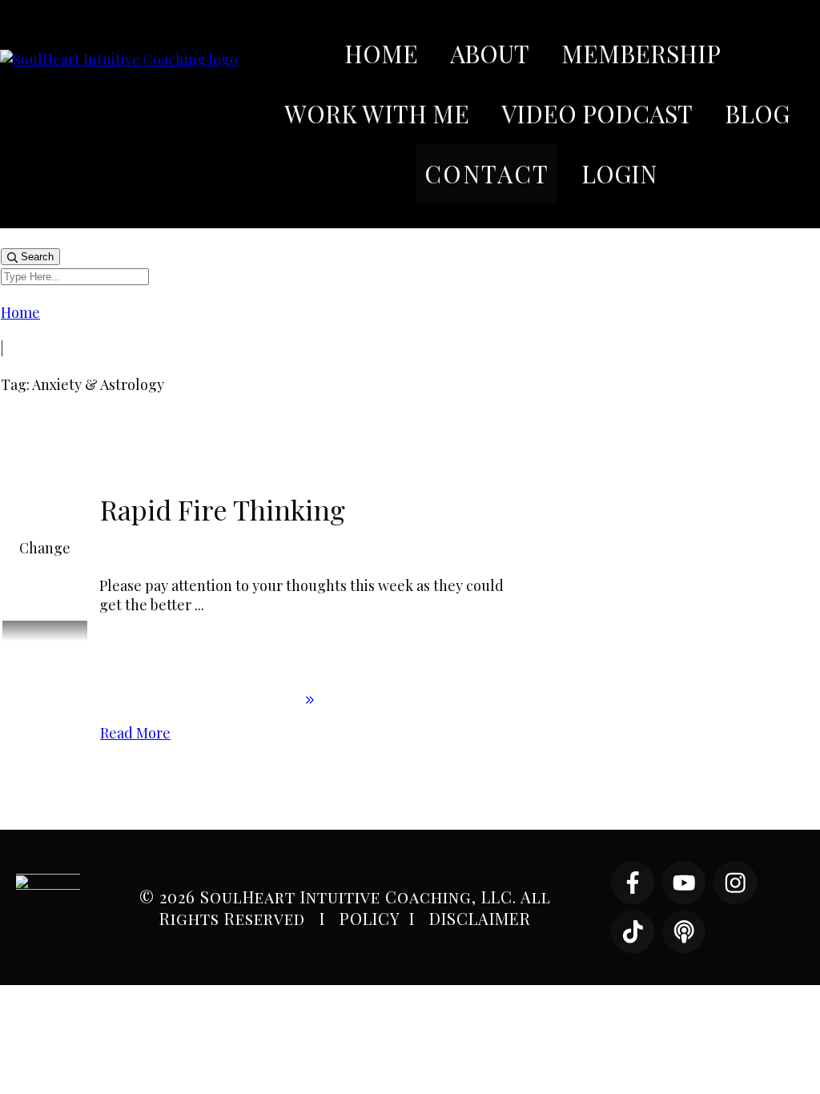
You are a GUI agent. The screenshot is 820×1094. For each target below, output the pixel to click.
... (199, 604)
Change (44, 547)
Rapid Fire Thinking (222, 509)
